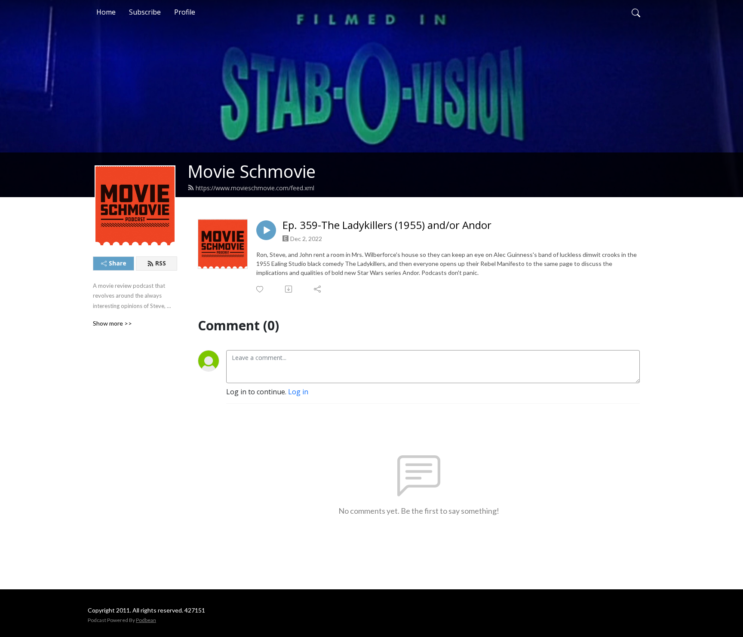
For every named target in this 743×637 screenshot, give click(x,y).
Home (106, 12)
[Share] (318, 289)
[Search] (636, 12)
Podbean (146, 620)
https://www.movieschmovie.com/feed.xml (255, 188)
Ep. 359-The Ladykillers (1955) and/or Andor (386, 225)
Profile (184, 12)
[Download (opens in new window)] (289, 289)
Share (117, 263)
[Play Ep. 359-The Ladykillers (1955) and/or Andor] (266, 230)
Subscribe (145, 12)
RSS (160, 263)
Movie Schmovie (251, 171)
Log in (298, 391)
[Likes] (260, 289)
